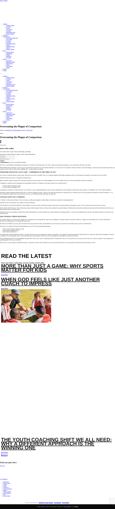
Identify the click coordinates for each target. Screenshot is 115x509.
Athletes (5, 24)
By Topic (8, 57)
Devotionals (9, 53)
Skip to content (3, 0)
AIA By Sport (6, 483)
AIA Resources (7, 493)
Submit (2, 160)
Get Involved (6, 36)
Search (4, 70)
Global (8, 67)
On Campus (9, 29)
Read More (4, 275)
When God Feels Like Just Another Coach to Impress (50, 281)
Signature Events (10, 46)
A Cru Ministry (4, 479)
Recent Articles (10, 52)
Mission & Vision (10, 62)
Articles (5, 484)
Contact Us (6, 487)
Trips (4, 494)
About (4, 59)
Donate (5, 69)
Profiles (8, 55)
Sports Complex (10, 34)
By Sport (8, 26)
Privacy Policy (6, 496)
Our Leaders (9, 66)
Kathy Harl (29, 130)
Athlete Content (10, 25)
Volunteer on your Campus (46, 503)
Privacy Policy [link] (67, 506)
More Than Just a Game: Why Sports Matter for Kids (52, 268)
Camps (8, 28)
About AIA (9, 60)
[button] (113, 505)
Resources (8, 56)
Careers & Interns (7, 489)
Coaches (5, 35)
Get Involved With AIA (12, 38)
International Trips (10, 32)
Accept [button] (76, 506)
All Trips (8, 31)
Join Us (8, 48)
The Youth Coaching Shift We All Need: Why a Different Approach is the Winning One (56, 443)
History (8, 65)
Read (4, 50)
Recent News (9, 63)
